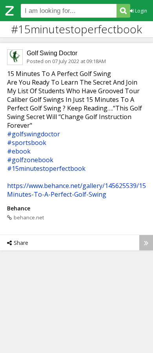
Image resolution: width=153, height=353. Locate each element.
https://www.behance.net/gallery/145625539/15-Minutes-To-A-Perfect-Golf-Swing (77, 190)
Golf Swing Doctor (52, 53)
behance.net (29, 217)
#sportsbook (26, 142)
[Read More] (146, 242)
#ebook (19, 151)
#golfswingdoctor (33, 134)
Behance (18, 208)
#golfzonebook (30, 160)
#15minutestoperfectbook (46, 168)
